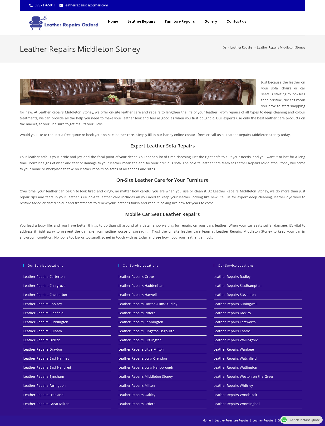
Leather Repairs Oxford (137, 404)
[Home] (224, 47)
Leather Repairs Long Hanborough (145, 367)
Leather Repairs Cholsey (42, 304)
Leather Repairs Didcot (41, 340)
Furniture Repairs (180, 21)
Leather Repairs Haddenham (141, 285)
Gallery (210, 21)
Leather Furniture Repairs (232, 420)
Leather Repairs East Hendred (47, 367)
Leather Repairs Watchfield (235, 358)
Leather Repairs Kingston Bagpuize (146, 331)
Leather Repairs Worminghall (237, 404)
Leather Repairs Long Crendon (142, 358)
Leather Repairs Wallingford (236, 340)
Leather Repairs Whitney (233, 385)
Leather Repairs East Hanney (46, 358)
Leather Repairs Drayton (42, 349)
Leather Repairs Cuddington (45, 322)
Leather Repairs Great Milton (46, 404)
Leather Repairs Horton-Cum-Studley (147, 304)
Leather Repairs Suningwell (235, 304)
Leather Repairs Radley (232, 276)
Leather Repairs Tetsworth (235, 322)
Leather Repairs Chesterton (45, 294)
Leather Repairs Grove (136, 276)
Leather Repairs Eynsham (43, 376)
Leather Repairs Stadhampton (237, 285)
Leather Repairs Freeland (43, 394)
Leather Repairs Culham (42, 331)
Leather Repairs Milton (136, 385)
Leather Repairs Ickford (137, 313)
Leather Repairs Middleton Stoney (281, 47)
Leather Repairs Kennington (140, 322)
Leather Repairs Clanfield (43, 313)
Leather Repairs (141, 21)
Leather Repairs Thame (232, 331)
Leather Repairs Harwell (137, 294)
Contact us (236, 21)
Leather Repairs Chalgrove (44, 285)
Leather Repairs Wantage (234, 349)
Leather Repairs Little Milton (141, 349)
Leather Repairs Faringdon (44, 385)
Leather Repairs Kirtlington (140, 340)
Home (113, 21)
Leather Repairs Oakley (136, 394)
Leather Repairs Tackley (232, 313)
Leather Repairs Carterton (44, 276)
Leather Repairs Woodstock (235, 394)
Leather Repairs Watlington (235, 367)
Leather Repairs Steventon (235, 294)
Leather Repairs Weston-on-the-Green (244, 376)
